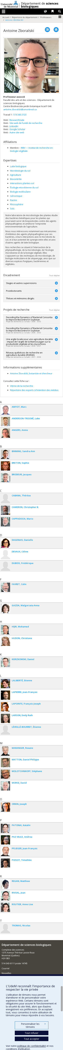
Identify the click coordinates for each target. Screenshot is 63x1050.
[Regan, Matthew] (5, 884)
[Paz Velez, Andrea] (5, 840)
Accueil (6, 17)
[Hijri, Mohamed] (5, 629)
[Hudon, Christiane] (5, 641)
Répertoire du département (24, 17)
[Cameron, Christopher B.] (5, 510)
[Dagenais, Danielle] (5, 543)
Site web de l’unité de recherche (26, 123)
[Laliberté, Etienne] (5, 683)
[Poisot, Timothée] (5, 863)
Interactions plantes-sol (22, 183)
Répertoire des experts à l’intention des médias (34, 390)
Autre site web (17, 132)
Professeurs (45, 17)
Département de (39, 5)
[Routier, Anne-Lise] (5, 907)
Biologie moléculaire (20, 191)
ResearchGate (17, 120)
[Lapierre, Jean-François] (5, 695)
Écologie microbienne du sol (24, 187)
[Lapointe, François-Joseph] (5, 706)
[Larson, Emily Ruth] (5, 718)
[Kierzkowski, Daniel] (5, 662)
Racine (13, 200)
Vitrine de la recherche (21, 385)
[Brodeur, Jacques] (5, 477)
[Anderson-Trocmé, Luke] (5, 421)
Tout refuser (31, 1033)
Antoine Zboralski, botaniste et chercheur (31, 373)
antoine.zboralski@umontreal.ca (20, 109)
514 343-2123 (19, 114)
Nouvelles (6, 973)
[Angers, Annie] (5, 433)
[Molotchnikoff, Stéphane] (5, 774)
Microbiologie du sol (20, 170)
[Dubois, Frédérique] (5, 566)
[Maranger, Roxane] (5, 751)
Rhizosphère (16, 204)
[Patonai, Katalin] (5, 828)
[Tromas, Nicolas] (5, 928)
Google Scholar (17, 129)
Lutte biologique (18, 166)
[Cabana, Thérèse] (5, 498)
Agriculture (15, 174)
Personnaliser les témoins (33, 1025)
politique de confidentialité (31, 1045)
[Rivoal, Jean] (5, 895)
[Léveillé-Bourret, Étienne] (5, 730)
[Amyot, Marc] (5, 410)
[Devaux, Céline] (5, 554)
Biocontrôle (16, 179)
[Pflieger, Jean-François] (5, 851)
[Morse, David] (5, 785)
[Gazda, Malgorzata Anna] (5, 608)
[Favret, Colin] (5, 587)
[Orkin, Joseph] (5, 807)
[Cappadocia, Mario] (5, 521)
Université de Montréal (9, 4)
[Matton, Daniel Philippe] (5, 762)
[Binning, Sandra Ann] (5, 454)
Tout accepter (31, 1038)
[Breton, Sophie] (5, 466)
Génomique (16, 195)
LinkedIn (14, 126)
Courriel (5, 968)
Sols (12, 208)
